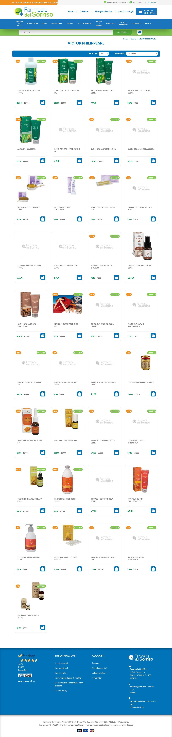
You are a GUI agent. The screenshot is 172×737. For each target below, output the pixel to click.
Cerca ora (122, 32)
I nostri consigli (125, 11)
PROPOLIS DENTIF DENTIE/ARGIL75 (135, 500)
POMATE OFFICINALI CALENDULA (136, 442)
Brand (133, 39)
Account (95, 663)
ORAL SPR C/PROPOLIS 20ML (66, 441)
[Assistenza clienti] (140, 32)
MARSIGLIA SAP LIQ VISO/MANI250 (136, 325)
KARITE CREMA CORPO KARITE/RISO (27, 325)
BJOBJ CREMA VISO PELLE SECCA (141, 149)
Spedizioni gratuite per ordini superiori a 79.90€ (35, 3)
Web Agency (123, 722)
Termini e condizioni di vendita (68, 678)
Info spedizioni (61, 668)
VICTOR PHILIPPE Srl (148, 39)
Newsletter (97, 678)
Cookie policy (61, 690)
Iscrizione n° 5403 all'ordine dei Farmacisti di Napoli (61, 725)
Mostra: (93, 54)
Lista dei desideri (99, 673)
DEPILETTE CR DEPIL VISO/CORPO (62, 208)
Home (71, 11)
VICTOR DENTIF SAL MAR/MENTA (136, 558)
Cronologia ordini (99, 668)
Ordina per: (119, 54)
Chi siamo (84, 11)
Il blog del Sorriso (103, 11)
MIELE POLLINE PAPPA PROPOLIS (141, 382)
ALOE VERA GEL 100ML (27, 149)
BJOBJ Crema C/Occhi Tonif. (103, 149)
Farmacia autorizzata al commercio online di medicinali (109, 725)
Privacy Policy (61, 673)
